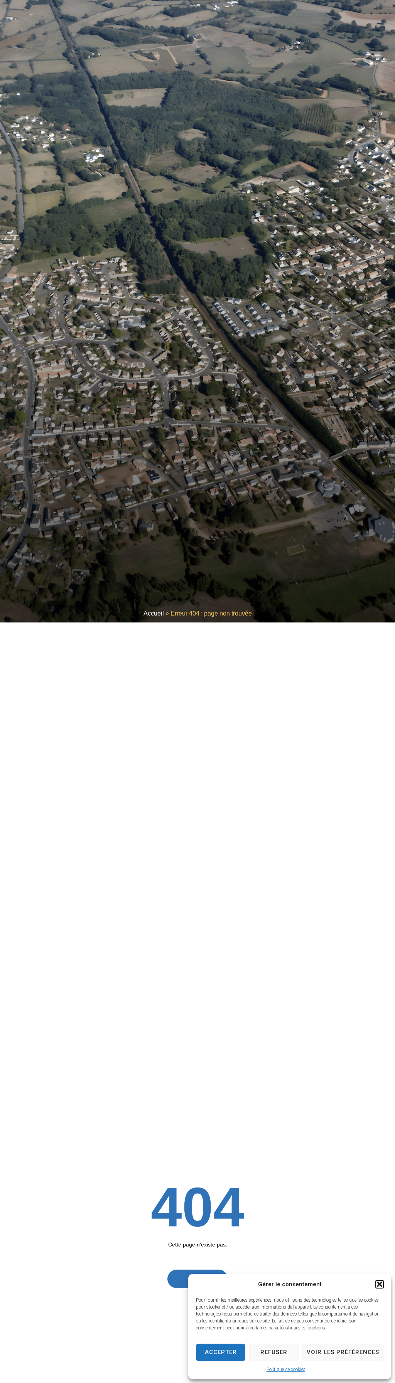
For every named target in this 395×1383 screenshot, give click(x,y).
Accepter (221, 1352)
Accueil (153, 613)
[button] (379, 1284)
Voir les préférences (343, 1352)
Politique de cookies (286, 1369)
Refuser (273, 1352)
